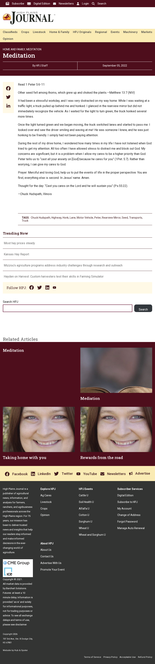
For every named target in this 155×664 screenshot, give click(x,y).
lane (73, 217)
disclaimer (20, 624)
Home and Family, (14, 49)
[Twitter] (8, 97)
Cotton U (84, 514)
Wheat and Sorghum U (92, 534)
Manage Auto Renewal (131, 528)
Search (143, 309)
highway (56, 217)
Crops (25, 32)
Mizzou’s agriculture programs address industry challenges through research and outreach (63, 265)
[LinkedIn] (8, 106)
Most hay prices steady (19, 243)
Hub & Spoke (21, 650)
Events (115, 32)
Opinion (8, 39)
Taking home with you (24, 457)
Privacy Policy (110, 657)
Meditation (33, 49)
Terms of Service (92, 657)
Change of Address (128, 514)
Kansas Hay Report (16, 254)
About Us (45, 549)
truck (25, 220)
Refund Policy (145, 657)
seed (125, 217)
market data (12, 583)
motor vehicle (85, 217)
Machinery (130, 32)
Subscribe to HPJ (127, 501)
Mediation (90, 398)
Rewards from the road (101, 457)
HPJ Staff (42, 65)
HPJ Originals (82, 32)
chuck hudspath (40, 217)
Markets (146, 32)
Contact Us (46, 556)
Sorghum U (85, 521)
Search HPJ (10, 302)
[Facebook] (8, 88)
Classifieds (10, 32)
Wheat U (84, 528)
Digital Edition (125, 495)
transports (135, 217)
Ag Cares (45, 495)
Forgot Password (127, 521)
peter (97, 217)
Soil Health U (86, 501)
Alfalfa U (84, 508)
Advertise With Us (50, 563)
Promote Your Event (52, 569)
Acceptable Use (128, 657)
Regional (101, 32)
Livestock (39, 32)
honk (66, 217)
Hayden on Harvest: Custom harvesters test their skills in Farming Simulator (54, 276)
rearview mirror (111, 217)
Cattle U (83, 495)
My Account (124, 508)
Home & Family (59, 32)
